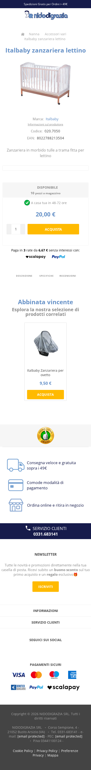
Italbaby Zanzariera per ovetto (45, 372)
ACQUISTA (45, 394)
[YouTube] (45, 649)
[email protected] (31, 736)
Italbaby (52, 119)
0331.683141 (45, 534)
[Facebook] (36, 649)
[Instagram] (54, 649)
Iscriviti (45, 586)
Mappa (52, 755)
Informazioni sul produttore (45, 124)
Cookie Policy (23, 751)
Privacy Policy (47, 751)
